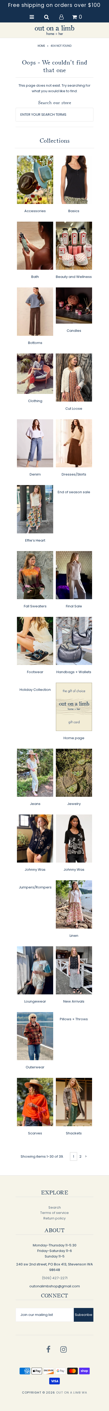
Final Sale (74, 606)
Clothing (35, 400)
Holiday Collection (35, 689)
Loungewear (35, 1001)
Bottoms (35, 342)
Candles (74, 330)
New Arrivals (73, 1001)
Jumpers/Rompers (35, 887)
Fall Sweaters (35, 606)
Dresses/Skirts (74, 474)
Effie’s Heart (35, 540)
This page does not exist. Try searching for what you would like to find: (54, 88)
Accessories (35, 210)
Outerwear (35, 1067)
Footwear (35, 671)
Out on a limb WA (71, 1392)
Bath (35, 276)
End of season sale (74, 492)
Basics (73, 210)
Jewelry (74, 803)
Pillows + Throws (74, 1019)
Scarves (35, 1133)
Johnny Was (35, 869)
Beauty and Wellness (74, 276)
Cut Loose (73, 408)
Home (41, 46)
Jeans (35, 803)
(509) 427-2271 (54, 1277)
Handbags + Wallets (73, 671)
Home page (73, 738)
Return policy (54, 1218)
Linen (74, 935)
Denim (35, 474)
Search (54, 1207)
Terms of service (54, 1212)
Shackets (74, 1133)
